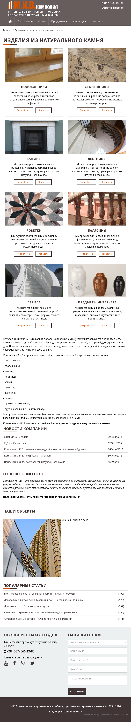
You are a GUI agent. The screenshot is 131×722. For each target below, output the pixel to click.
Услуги (42, 21)
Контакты (97, 21)
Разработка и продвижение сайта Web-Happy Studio (106, 714)
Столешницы (97, 87)
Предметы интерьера (97, 302)
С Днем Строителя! (15, 443)
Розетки (33, 230)
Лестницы (97, 159)
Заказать (43, 110)
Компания (24, 21)
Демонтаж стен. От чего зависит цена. (26, 606)
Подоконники (34, 87)
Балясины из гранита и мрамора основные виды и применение (40, 612)
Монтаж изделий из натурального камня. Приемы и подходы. (39, 593)
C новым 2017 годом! (16, 436)
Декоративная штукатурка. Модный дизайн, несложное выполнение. (44, 600)
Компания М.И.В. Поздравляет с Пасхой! (27, 455)
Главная (7, 30)
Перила (34, 302)
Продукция (58, 21)
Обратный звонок (113, 7)
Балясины (97, 230)
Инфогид (78, 21)
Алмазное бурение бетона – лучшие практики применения (38, 618)
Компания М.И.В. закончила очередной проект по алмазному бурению (45, 449)
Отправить (77, 691)
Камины (34, 159)
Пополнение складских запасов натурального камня (34, 462)
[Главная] (33, 5)
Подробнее (23, 110)
